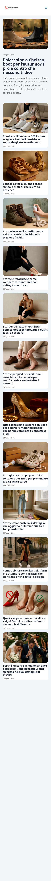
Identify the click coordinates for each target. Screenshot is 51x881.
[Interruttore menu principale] (46, 7)
